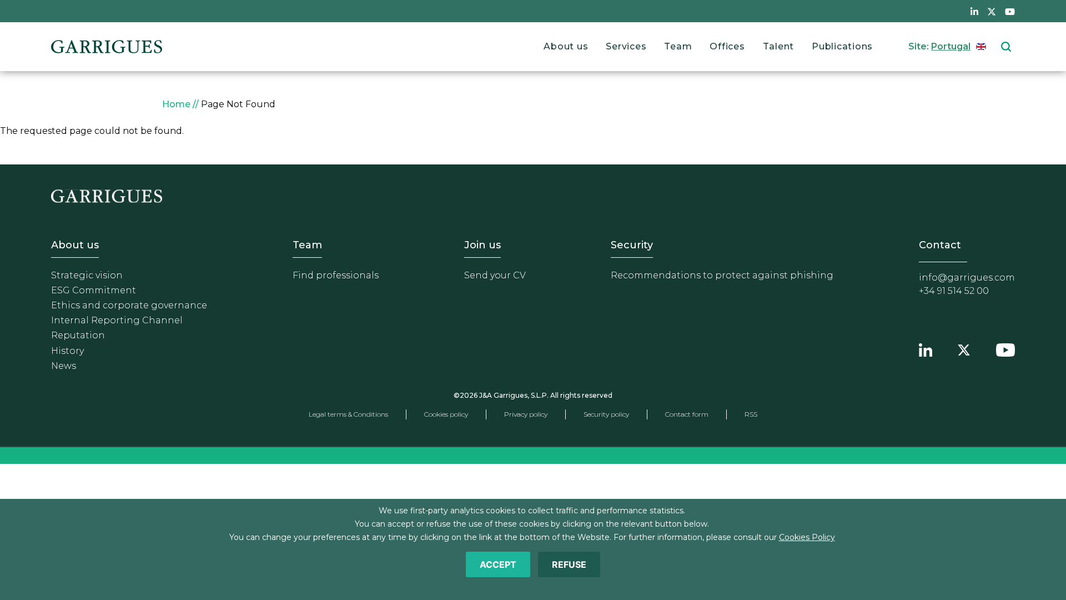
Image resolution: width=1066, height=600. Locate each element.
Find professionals (336, 275)
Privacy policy (525, 414)
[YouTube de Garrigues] (1010, 11)
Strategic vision (87, 275)
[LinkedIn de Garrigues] (974, 11)
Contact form (686, 414)
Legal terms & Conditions (348, 414)
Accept (498, 564)
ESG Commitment (93, 290)
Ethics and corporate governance (129, 305)
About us (566, 46)
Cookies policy (446, 414)
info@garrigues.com (967, 277)
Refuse (569, 564)
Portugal (951, 46)
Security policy (606, 414)
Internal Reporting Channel (117, 320)
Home (176, 104)
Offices (727, 46)
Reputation (78, 335)
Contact (940, 245)
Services (626, 46)
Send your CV (495, 275)
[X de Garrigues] (991, 11)
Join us (482, 245)
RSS (751, 414)
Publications (842, 46)
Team (678, 46)
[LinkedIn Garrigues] (925, 348)
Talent (779, 46)
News (63, 366)
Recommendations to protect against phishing (722, 275)
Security (632, 245)
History (67, 351)
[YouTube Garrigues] (1005, 348)
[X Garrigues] (964, 348)
